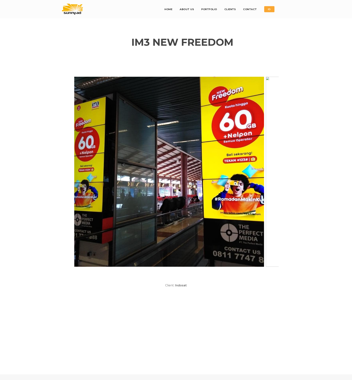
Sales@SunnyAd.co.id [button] (108, 359)
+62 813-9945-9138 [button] (117, 350)
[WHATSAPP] (287, 9)
